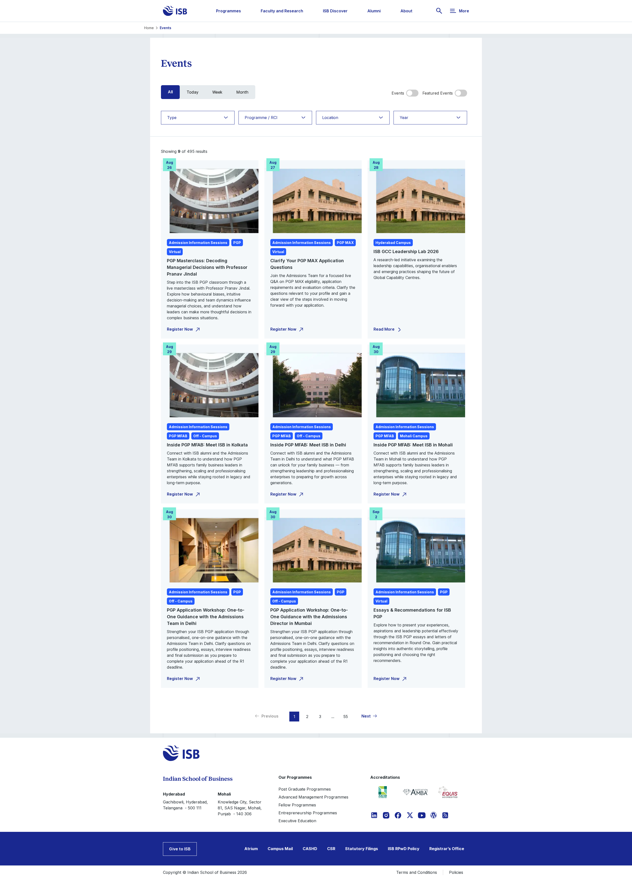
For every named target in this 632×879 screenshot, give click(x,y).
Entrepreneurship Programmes (307, 812)
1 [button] (294, 716)
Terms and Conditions (416, 872)
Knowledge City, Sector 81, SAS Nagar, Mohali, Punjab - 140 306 (240, 807)
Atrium (251, 848)
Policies (456, 872)
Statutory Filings (361, 848)
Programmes (228, 10)
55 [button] (345, 716)
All (170, 92)
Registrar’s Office (446, 848)
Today (192, 92)
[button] (369, 716)
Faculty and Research (282, 10)
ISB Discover (335, 10)
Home (149, 28)
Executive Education (297, 820)
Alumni (374, 10)
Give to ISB (180, 848)
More (464, 10)
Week (217, 92)
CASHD (310, 848)
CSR (331, 848)
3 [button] (320, 716)
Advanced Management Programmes (313, 797)
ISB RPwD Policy (403, 848)
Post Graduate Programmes (304, 789)
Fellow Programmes (297, 804)
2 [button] (307, 716)
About (406, 10)
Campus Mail (280, 848)
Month (242, 92)
